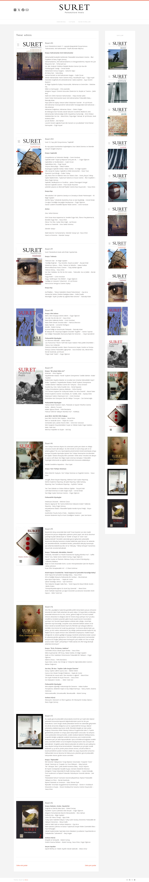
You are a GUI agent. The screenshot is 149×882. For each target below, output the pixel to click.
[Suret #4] (117, 451)
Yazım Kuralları (84, 22)
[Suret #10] (117, 255)
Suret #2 (49, 803)
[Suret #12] (117, 188)
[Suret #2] (117, 513)
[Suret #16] (117, 56)
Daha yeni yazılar (90, 865)
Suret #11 (49, 43)
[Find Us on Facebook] (23, 10)
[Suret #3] (117, 482)
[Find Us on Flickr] (15, 10)
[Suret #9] (117, 289)
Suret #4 (49, 607)
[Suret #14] (117, 122)
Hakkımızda (61, 22)
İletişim (72, 22)
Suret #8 (49, 310)
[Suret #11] (117, 222)
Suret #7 (49, 368)
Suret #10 (49, 139)
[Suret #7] (117, 354)
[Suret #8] (117, 321)
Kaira (26, 880)
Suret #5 (49, 529)
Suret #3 (49, 716)
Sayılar (120, 35)
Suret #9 (49, 249)
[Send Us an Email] (27, 10)
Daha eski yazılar (21, 865)
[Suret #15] (117, 89)
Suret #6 (49, 443)
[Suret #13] (117, 155)
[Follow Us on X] (19, 10)
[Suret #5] (117, 418)
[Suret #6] (117, 386)
